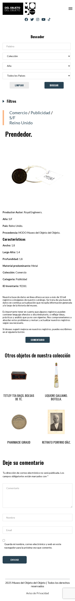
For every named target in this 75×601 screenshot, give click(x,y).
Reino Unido (21, 122)
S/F (12, 117)
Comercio (18, 112)
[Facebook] (26, 19)
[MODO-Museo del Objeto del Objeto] (19, 8)
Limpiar (19, 85)
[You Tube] (44, 19)
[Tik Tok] (49, 19)
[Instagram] (37, 19)
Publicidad (40, 112)
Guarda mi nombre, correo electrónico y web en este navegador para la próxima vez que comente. (32, 546)
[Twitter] (32, 19)
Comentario (37, 340)
